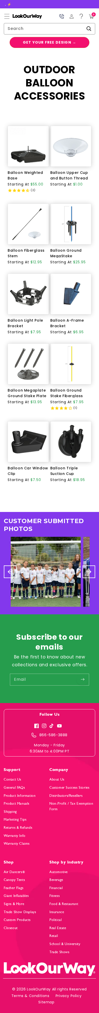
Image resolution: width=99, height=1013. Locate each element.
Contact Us (12, 779)
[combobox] (49, 28)
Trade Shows (60, 952)
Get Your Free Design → (49, 42)
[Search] (88, 28)
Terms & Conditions (30, 995)
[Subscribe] (82, 679)
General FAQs (14, 787)
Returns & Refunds (18, 827)
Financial (56, 888)
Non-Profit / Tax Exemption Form (71, 806)
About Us (57, 779)
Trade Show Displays (20, 912)
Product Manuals (16, 803)
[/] (23, 16)
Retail (54, 936)
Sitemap (46, 1002)
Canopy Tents (14, 880)
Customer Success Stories (69, 787)
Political (56, 920)
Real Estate (58, 928)
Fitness (55, 896)
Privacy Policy (68, 995)
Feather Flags (14, 888)
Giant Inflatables (16, 896)
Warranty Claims (17, 843)
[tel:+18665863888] (61, 16)
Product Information (20, 796)
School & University (65, 944)
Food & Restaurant (64, 904)
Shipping (10, 811)
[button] (6, 16)
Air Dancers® (14, 872)
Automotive (59, 872)
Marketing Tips (15, 819)
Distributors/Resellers (66, 796)
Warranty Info (15, 836)
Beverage (56, 880)
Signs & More (14, 904)
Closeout (11, 928)
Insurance (57, 912)
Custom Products (17, 920)
